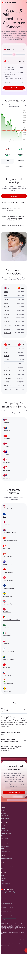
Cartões (3, 828)
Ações (3, 848)
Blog (2, 880)
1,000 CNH (7, 378)
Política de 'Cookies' (6, 911)
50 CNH (6, 363)
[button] (14, 710)
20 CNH (6, 359)
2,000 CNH (7, 382)
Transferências (5, 831)
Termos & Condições (6, 903)
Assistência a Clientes (7, 866)
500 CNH (7, 374)
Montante (6, 47)
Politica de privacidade (7, 907)
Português (5, 898)
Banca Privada (5, 818)
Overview (3, 826)
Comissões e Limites (6, 858)
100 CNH (6, 367)
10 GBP (6, 299)
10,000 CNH (7, 389)
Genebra (9, 938)
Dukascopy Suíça (9, 943)
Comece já (14, 196)
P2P (2, 835)
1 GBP (6, 292)
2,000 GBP (7, 325)
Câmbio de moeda (6, 833)
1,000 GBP (7, 321)
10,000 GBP (7, 333)
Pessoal (3, 810)
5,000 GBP (7, 329)
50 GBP (6, 307)
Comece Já (14, 88)
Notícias (3, 878)
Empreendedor (5, 815)
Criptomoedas (5, 846)
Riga (14, 938)
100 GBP (6, 310)
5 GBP (6, 295)
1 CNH (6, 348)
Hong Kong (18, 938)
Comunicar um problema (7, 915)
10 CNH (6, 356)
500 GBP (6, 318)
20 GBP (6, 303)
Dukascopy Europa (19, 943)
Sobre (2, 875)
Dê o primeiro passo (14, 792)
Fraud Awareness (5, 883)
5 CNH (6, 352)
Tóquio (23, 938)
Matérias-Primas (5, 851)
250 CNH (7, 371)
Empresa (3, 813)
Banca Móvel (4, 838)
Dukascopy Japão (5, 945)
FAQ (2, 868)
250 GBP (6, 314)
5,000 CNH (7, 385)
